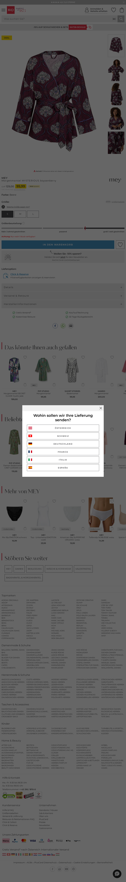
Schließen (101, 408)
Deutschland (63, 444)
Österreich (63, 428)
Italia (63, 459)
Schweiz (63, 436)
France (63, 452)
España (63, 467)
